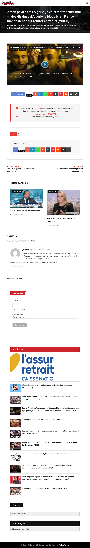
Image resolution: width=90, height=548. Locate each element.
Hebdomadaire (19, 317)
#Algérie (38, 108)
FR (19, 134)
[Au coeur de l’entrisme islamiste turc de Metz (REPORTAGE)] (15, 491)
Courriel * (16, 300)
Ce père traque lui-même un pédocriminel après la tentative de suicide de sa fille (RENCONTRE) (51, 432)
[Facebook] (15, 149)
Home (11, 25)
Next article (78, 166)
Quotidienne (18, 315)
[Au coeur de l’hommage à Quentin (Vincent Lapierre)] (15, 423)
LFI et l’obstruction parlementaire (25, 211)
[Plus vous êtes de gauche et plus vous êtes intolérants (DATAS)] (15, 457)
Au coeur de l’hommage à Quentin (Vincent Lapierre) (42, 419)
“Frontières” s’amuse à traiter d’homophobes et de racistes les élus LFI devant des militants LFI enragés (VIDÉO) (49, 466)
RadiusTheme (64, 545)
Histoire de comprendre (22, 25)
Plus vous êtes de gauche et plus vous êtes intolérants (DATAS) (46, 454)
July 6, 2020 (59, 117)
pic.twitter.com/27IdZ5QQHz (47, 114)
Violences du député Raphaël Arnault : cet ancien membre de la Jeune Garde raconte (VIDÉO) (49, 443)
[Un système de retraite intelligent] (32, 367)
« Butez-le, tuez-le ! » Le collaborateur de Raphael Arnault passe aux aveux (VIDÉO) (48, 386)
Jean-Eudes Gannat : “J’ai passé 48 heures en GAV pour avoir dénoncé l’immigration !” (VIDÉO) (49, 398)
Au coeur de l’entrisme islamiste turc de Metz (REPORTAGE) (45, 488)
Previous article (13, 166)
